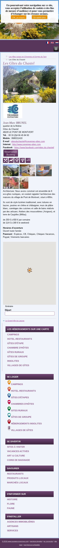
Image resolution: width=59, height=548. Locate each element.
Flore (11, 504)
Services (12, 530)
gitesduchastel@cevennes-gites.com (28, 141)
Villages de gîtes (18, 365)
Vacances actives (18, 451)
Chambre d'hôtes (18, 347)
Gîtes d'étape (15, 343)
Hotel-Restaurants (23, 391)
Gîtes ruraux (15, 352)
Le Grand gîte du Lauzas (14, 321)
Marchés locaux (17, 482)
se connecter (48, 541)
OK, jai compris (19, 18)
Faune (10, 508)
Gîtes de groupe (17, 356)
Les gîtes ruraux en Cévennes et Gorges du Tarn (28, 57)
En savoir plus (40, 18)
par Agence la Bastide (32, 545)
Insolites (13, 361)
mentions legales (36, 541)
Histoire (12, 499)
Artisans (12, 526)
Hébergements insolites (26, 423)
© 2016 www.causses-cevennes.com (15, 541)
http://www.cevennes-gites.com (26, 144)
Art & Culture (16, 455)
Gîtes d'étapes (20, 397)
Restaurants (15, 473)
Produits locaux (17, 478)
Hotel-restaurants (19, 339)
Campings (13, 334)
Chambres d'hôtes (22, 404)
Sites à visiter (16, 447)
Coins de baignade (18, 460)
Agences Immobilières (21, 521)
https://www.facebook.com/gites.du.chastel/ (34, 147)
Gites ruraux (19, 410)
